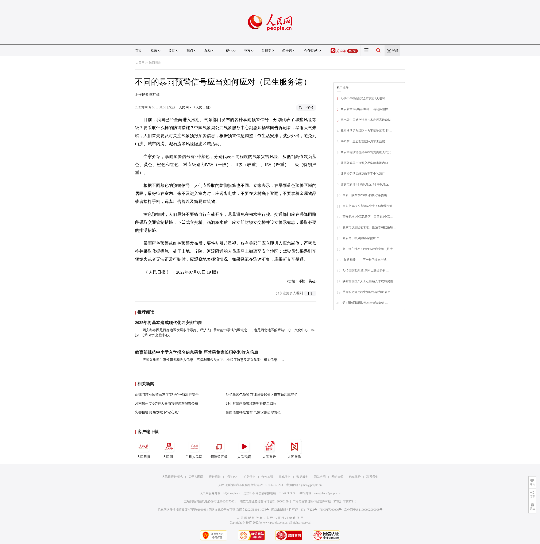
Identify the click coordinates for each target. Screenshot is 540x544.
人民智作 (294, 457)
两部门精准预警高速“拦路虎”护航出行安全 (167, 394)
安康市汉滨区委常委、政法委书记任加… (369, 227)
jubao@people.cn (311, 485)
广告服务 (250, 476)
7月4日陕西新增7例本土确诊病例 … (364, 302)
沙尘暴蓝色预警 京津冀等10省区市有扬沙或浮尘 (261, 394)
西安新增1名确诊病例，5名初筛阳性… (366, 109)
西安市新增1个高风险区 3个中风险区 (365, 184)
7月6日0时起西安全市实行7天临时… (364, 98)
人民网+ (169, 457)
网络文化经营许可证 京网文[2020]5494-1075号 (239, 509)
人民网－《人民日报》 (195, 107)
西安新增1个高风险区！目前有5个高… (368, 216)
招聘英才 (232, 476)
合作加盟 (267, 476)
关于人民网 (195, 476)
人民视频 (244, 457)
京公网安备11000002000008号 (363, 509)
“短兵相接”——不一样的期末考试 (364, 259)
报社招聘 (215, 476)
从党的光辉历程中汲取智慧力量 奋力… (368, 292)
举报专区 (268, 50)
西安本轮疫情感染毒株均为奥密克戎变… (367, 152)
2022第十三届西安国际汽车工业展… (364, 141)
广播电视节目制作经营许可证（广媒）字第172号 (324, 501)
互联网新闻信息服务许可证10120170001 (210, 501)
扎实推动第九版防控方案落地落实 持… (366, 130)
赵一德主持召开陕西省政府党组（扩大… (369, 249)
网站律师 (337, 476)
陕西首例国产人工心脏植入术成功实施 (368, 281)
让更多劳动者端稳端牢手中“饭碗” (363, 173)
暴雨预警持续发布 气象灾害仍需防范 (253, 412)
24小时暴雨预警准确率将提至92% (251, 403)
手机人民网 (193, 457)
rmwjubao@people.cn (327, 493)
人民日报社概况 (172, 476)
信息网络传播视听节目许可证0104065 (182, 509)
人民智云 (269, 457)
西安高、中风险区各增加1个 (361, 238)
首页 (138, 50)
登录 (395, 50)
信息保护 (355, 476)
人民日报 (143, 457)
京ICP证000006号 (330, 509)
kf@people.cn (231, 493)
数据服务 (302, 476)
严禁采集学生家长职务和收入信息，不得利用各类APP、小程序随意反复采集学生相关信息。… (213, 360)
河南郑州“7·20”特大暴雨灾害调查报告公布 (166, 403)
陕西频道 (155, 62)
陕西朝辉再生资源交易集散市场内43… (366, 163)
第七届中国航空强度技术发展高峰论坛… (367, 119)
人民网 (140, 62)
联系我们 (372, 476)
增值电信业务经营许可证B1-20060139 (264, 501)
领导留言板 (219, 457)
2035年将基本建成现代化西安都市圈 (168, 322)
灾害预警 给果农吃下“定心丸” (157, 412)
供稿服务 (285, 476)
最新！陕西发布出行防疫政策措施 (365, 195)
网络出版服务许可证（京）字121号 (294, 509)
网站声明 (320, 476)
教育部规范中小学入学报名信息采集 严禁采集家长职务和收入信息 (196, 352)
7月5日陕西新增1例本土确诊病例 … (366, 270)
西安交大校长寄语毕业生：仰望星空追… (369, 206)
